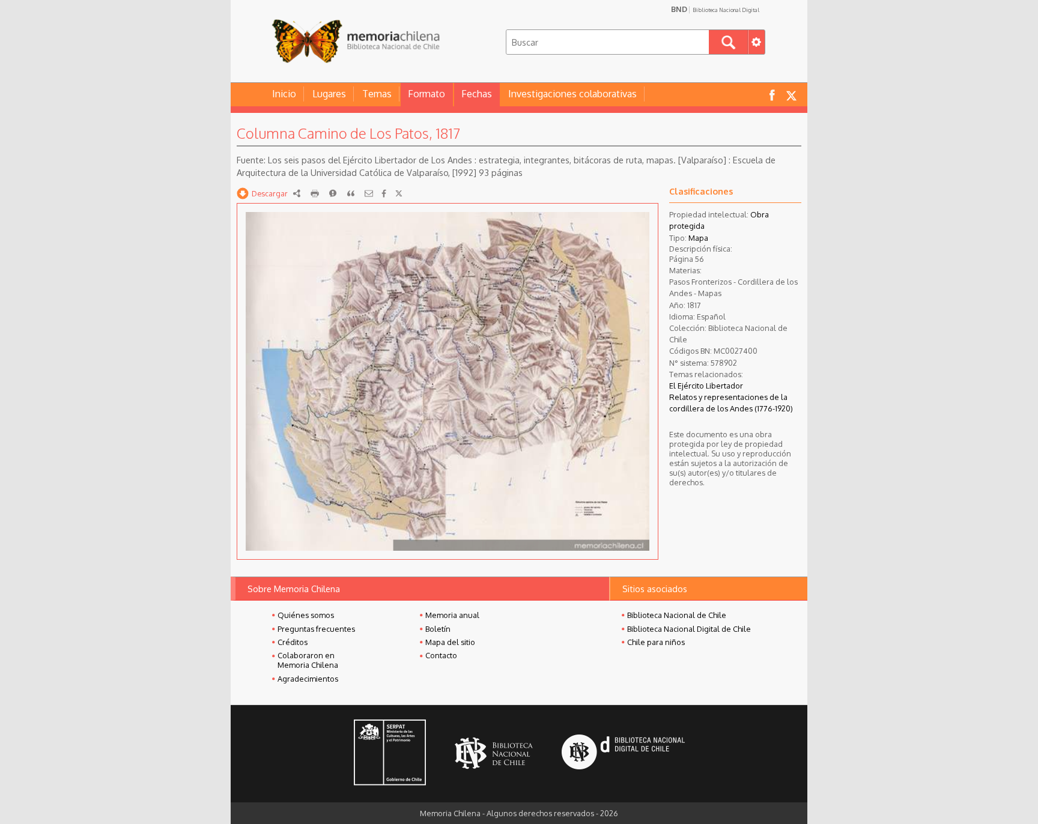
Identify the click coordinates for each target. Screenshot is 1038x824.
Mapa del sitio (450, 642)
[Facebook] (384, 193)
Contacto (441, 655)
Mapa (698, 238)
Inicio (284, 94)
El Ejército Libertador (706, 385)
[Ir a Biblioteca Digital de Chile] (623, 753)
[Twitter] (399, 193)
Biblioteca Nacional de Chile (676, 615)
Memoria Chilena (356, 40)
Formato (426, 94)
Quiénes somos (306, 615)
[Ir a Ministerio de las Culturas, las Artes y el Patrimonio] (389, 753)
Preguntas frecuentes (316, 629)
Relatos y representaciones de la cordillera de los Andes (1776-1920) (731, 402)
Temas (377, 94)
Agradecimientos (308, 678)
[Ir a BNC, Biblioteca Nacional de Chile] (493, 753)
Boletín (438, 629)
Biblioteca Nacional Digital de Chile (689, 629)
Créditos (293, 642)
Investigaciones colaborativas (572, 94)
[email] (369, 193)
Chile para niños (656, 642)
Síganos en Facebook (772, 94)
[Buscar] (728, 42)
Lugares (329, 94)
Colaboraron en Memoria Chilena (308, 660)
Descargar (270, 193)
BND (715, 9)
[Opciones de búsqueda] (756, 42)
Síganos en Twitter (791, 94)
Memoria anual (452, 615)
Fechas (476, 94)
